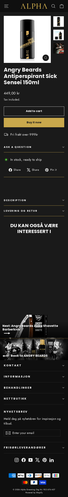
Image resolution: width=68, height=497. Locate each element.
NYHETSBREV (16, 412)
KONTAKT (13, 365)
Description (15, 200)
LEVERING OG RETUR (20, 210)
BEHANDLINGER (18, 388)
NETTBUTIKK (15, 399)
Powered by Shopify (34, 492)
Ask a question (18, 147)
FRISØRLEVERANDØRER (25, 447)
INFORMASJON (17, 376)
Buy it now (34, 122)
